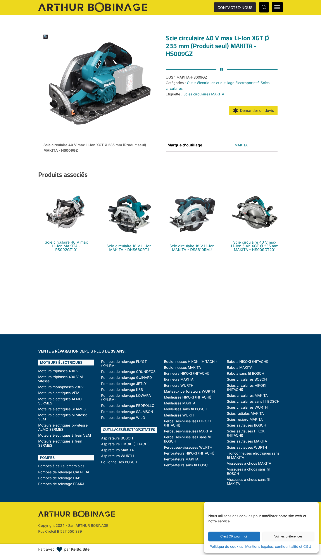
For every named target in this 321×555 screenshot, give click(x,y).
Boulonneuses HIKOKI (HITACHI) (190, 362)
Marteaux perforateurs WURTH (189, 391)
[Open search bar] (264, 7)
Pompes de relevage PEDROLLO (127, 406)
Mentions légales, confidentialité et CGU (278, 546)
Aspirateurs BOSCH (117, 438)
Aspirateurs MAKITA (117, 450)
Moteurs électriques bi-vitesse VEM (63, 417)
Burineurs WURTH (178, 385)
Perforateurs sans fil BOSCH (187, 465)
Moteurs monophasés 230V (61, 387)
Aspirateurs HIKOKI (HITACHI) (125, 444)
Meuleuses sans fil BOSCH (185, 409)
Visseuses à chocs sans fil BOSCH (248, 471)
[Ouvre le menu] (277, 7)
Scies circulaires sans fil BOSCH (253, 401)
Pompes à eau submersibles (61, 466)
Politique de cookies (226, 546)
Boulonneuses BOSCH (119, 462)
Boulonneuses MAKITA (182, 367)
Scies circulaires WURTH (247, 407)
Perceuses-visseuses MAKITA (188, 431)
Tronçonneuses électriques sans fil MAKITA (253, 455)
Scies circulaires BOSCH (247, 379)
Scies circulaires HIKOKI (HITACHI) (246, 387)
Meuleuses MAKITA (179, 403)
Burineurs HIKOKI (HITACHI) (186, 373)
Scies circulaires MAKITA (203, 94)
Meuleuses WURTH (179, 415)
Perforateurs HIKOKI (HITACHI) (189, 453)
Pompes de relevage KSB (122, 390)
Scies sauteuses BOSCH (246, 425)
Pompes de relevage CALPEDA (63, 472)
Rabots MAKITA (239, 367)
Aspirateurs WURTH (117, 456)
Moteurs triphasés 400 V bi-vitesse (61, 379)
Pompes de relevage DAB (59, 478)
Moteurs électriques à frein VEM (64, 435)
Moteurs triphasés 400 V (58, 371)
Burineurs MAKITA (178, 379)
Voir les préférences (288, 536)
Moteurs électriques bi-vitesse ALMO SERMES (63, 427)
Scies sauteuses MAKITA (247, 441)
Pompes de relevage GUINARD (126, 378)
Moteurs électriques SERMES (62, 409)
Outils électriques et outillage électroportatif (223, 83)
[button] (45, 37)
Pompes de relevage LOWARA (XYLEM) (126, 397)
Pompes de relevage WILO (123, 418)
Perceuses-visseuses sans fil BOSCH (187, 439)
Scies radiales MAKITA (245, 413)
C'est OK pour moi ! (234, 536)
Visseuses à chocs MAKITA (249, 463)
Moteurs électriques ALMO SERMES (60, 401)
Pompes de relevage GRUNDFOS (128, 372)
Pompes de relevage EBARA (61, 484)
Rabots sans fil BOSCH (245, 373)
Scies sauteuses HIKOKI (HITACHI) (246, 433)
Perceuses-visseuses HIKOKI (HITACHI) (187, 423)
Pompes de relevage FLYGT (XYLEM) (124, 364)
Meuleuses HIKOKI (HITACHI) (187, 397)
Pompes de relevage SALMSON (127, 412)
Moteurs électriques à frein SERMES (60, 443)
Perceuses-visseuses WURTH (188, 447)
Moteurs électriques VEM (58, 393)
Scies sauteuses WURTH (247, 447)
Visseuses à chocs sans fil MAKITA (248, 482)
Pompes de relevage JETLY (124, 384)
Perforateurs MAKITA (181, 459)
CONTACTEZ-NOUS (234, 7)
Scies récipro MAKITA (245, 419)
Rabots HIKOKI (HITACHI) (247, 362)
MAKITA (241, 145)
